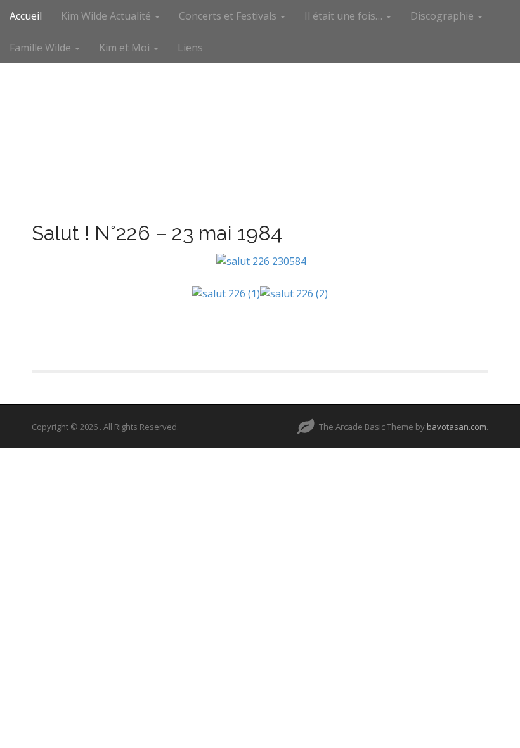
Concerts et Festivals (229, 16)
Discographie (443, 16)
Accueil (26, 16)
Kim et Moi (125, 48)
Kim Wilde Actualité (107, 16)
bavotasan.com (456, 426)
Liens (190, 48)
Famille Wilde (42, 48)
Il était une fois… (344, 16)
